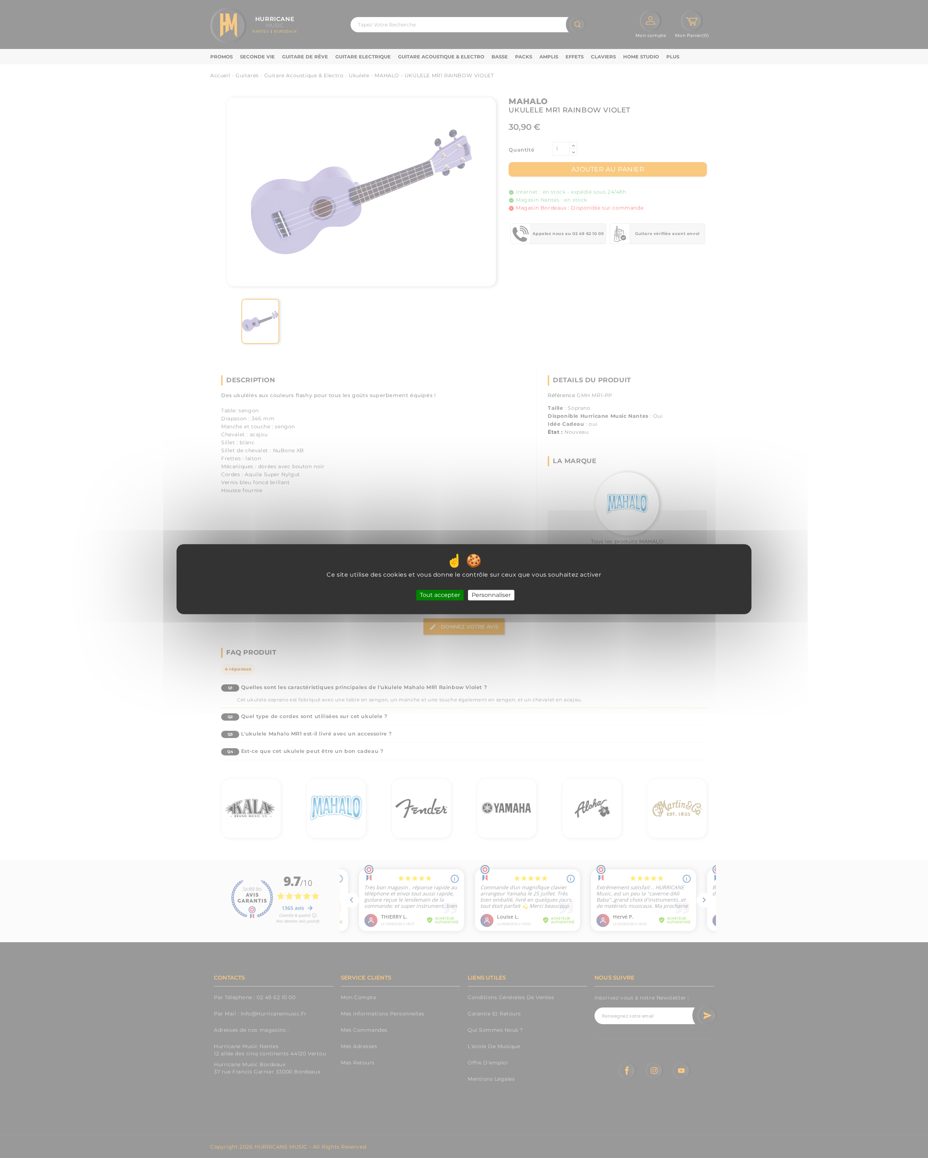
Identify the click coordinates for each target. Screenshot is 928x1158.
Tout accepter (440, 595)
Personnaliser (491, 595)
